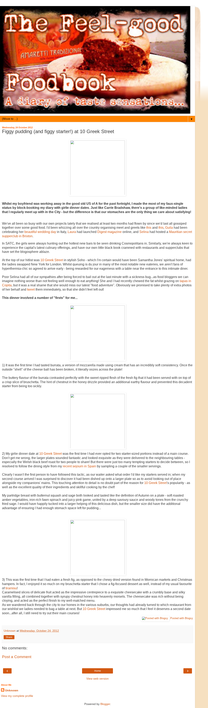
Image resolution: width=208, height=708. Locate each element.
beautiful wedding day (40, 232)
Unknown (11, 690)
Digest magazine (109, 232)
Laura (72, 232)
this (148, 227)
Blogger (105, 704)
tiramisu (11, 588)
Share (9, 637)
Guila (169, 227)
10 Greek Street (51, 260)
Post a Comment (16, 657)
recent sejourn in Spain (79, 466)
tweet (31, 289)
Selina (144, 232)
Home (97, 670)
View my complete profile (17, 695)
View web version (97, 678)
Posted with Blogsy (181, 618)
